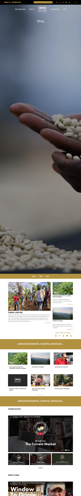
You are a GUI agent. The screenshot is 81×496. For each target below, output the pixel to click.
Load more (40, 467)
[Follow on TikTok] (63, 2)
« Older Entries (39, 394)
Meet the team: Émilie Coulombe (38, 389)
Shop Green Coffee (20, 9)
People (41, 276)
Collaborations (55, 9)
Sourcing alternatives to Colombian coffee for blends (62, 296)
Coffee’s (34, 276)
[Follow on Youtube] (66, 2)
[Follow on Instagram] (57, 2)
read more (48, 322)
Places (47, 276)
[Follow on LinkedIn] (69, 2)
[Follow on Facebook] (60, 2)
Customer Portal (16, 2)
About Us (31, 9)
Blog (64, 9)
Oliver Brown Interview (61, 367)
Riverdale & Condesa (58, 320)
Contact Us (7, 2)
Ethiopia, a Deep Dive (15, 312)
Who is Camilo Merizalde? (62, 388)
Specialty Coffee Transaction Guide (17, 389)
